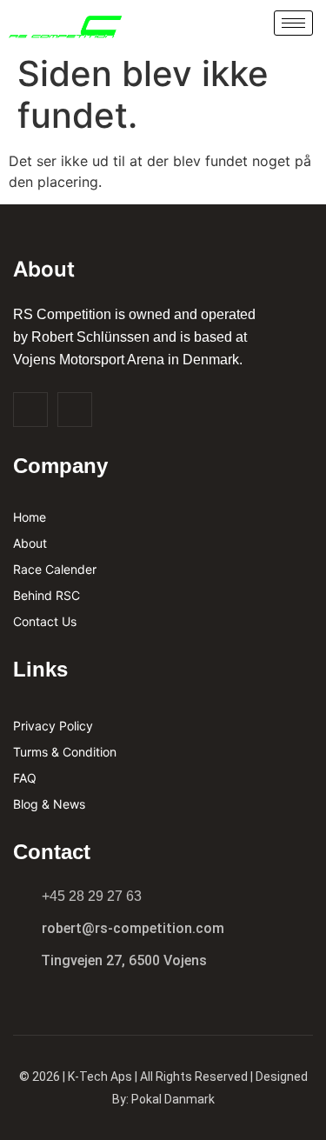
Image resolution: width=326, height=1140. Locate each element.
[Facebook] (30, 409)
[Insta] (74, 409)
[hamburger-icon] (293, 23)
